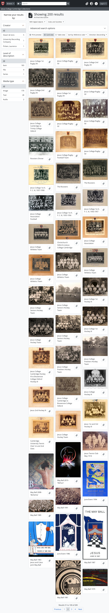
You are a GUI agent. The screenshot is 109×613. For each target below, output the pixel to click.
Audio (13, 100)
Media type (8, 81)
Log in (102, 4)
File (13, 70)
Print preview (36, 35)
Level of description (8, 54)
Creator (7, 25)
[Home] (3, 3)
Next (80, 609)
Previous (57, 609)
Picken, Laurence (13, 46)
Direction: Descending (97, 35)
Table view (61, 35)
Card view (49, 35)
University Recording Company (13, 40)
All (4, 30)
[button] (87, 3)
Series (13, 74)
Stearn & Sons (13, 35)
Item (13, 66)
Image (13, 91)
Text (13, 95)
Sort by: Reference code (76, 35)
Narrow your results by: (14, 16)
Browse (10, 4)
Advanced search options (42, 28)
